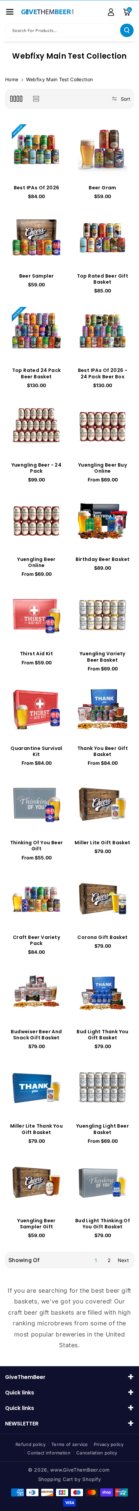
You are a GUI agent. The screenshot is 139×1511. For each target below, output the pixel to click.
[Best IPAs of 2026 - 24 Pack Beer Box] (102, 331)
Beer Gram (102, 188)
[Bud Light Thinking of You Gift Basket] (102, 1181)
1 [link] (96, 1260)
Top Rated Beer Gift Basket (103, 279)
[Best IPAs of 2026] (36, 149)
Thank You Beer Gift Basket (102, 751)
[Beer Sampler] (36, 237)
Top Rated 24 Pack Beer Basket (36, 373)
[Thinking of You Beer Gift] (36, 803)
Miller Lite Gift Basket (102, 843)
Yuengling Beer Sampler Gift (36, 1224)
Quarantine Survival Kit (36, 751)
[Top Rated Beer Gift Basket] (102, 237)
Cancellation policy (96, 1452)
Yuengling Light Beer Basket (102, 1129)
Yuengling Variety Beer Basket (103, 657)
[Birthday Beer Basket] (102, 520)
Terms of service (69, 1444)
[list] (36, 98)
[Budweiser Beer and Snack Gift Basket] (36, 992)
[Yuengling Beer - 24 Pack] (36, 426)
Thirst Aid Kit (36, 654)
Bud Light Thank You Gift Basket (103, 1035)
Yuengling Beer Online (36, 562)
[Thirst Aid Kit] (36, 614)
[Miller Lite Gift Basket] (102, 803)
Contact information (49, 1452)
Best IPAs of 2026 (36, 188)
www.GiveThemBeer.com (79, 1470)
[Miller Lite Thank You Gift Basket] (36, 1087)
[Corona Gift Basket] (102, 898)
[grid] (16, 98)
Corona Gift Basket (102, 937)
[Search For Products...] (127, 30)
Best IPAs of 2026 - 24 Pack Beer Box (103, 373)
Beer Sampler (36, 276)
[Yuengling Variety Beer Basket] (102, 614)
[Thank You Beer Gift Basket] (102, 709)
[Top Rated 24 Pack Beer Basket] (36, 331)
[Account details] (111, 12)
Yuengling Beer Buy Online (102, 468)
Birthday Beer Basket (103, 559)
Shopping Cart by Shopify (69, 1479)
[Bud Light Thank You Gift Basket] (102, 992)
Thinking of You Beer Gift (36, 846)
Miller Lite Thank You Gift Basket (36, 1129)
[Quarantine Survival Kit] (36, 709)
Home (11, 79)
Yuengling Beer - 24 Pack (36, 468)
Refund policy (31, 1444)
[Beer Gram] (102, 149)
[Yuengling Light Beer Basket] (102, 1087)
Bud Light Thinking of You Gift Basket (102, 1224)
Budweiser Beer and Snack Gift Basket (36, 1035)
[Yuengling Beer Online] (36, 520)
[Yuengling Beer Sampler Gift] (36, 1181)
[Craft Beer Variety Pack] (36, 898)
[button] (9, 11)
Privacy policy (108, 1444)
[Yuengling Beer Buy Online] (102, 426)
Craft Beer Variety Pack (36, 940)
